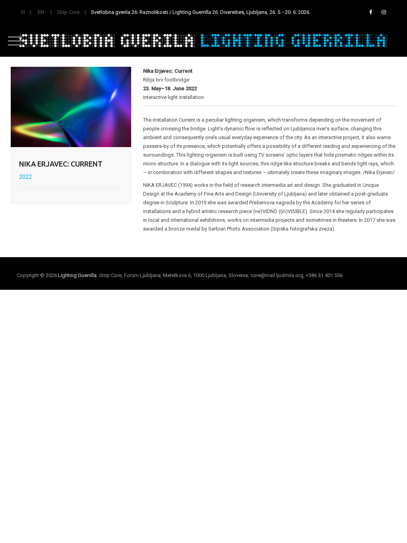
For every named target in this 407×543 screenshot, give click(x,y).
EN (41, 12)
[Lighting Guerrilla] (203, 40)
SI (23, 12)
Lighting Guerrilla (77, 275)
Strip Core (68, 12)
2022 (25, 177)
